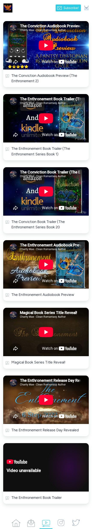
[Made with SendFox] (86, 7)
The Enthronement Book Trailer (36, 497)
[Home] (16, 522)
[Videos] (46, 522)
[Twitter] (76, 522)
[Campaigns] (31, 522)
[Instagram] (61, 522)
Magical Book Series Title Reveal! (38, 362)
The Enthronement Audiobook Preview (42, 294)
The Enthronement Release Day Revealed (45, 430)
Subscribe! (71, 8)
